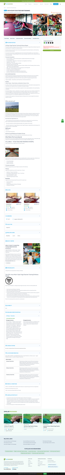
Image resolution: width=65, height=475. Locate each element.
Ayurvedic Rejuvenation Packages (29, 442)
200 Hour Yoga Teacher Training (30, 426)
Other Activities (11, 345)
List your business (51, 460)
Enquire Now (52, 50)
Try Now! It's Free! (38, 1)
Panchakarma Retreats (9, 451)
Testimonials (30, 463)
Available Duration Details (13, 312)
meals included (11, 232)
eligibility (9, 305)
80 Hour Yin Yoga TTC (8, 426)
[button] (60, 424)
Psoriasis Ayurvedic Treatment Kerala (38, 453)
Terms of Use (40, 463)
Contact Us (30, 466)
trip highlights (10, 268)
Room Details (7, 38)
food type (9, 224)
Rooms (8, 190)
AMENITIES (9, 216)
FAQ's (39, 460)
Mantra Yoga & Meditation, (9, 12)
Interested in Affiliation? (52, 461)
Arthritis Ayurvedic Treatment (55, 451)
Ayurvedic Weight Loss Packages (10, 444)
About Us (29, 461)
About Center (12, 38)
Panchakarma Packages (47, 441)
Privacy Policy (40, 461)
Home (5, 7)
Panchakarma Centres (8, 442)
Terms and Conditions (27, 38)
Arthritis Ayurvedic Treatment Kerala (43, 451)
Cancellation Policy (36, 38)
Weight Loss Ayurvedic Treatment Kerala (20, 451)
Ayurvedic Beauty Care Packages (10, 441)
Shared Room (26, 204)
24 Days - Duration (10, 316)
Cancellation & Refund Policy (41, 465)
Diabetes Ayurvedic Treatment (26, 453)
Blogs (29, 464)
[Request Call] (62, 120)
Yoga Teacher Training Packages (11, 7)
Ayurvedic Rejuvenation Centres (49, 442)
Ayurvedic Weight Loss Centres (29, 444)
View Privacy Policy (39, 473)
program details (11, 42)
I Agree (45, 473)
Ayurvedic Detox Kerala (32, 451)
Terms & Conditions (12, 384)
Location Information (19, 38)
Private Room (8, 204)
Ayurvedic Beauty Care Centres (29, 441)
